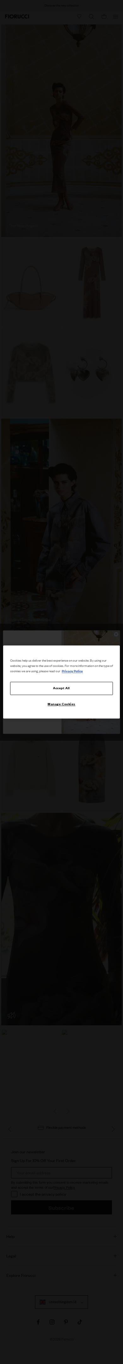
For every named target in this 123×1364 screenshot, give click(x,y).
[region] (61, 681)
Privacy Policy (72, 671)
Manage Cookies (61, 704)
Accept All (61, 688)
